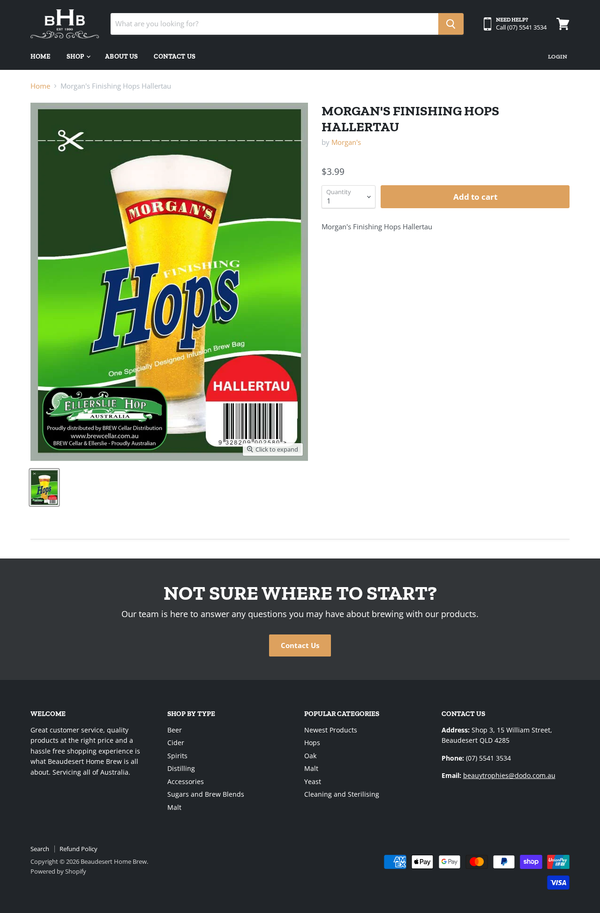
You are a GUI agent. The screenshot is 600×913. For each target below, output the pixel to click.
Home (40, 56)
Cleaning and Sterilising (341, 794)
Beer (174, 729)
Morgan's (346, 142)
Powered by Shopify (58, 871)
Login (557, 56)
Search (39, 849)
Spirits (177, 755)
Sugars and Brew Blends (205, 794)
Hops (312, 742)
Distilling (181, 768)
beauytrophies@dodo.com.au (509, 775)
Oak (310, 755)
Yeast (312, 781)
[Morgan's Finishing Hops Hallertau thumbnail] (44, 487)
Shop (76, 56)
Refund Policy (79, 849)
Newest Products (330, 729)
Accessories (185, 781)
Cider (175, 742)
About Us (121, 56)
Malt (174, 807)
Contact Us (174, 56)
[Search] (451, 24)
